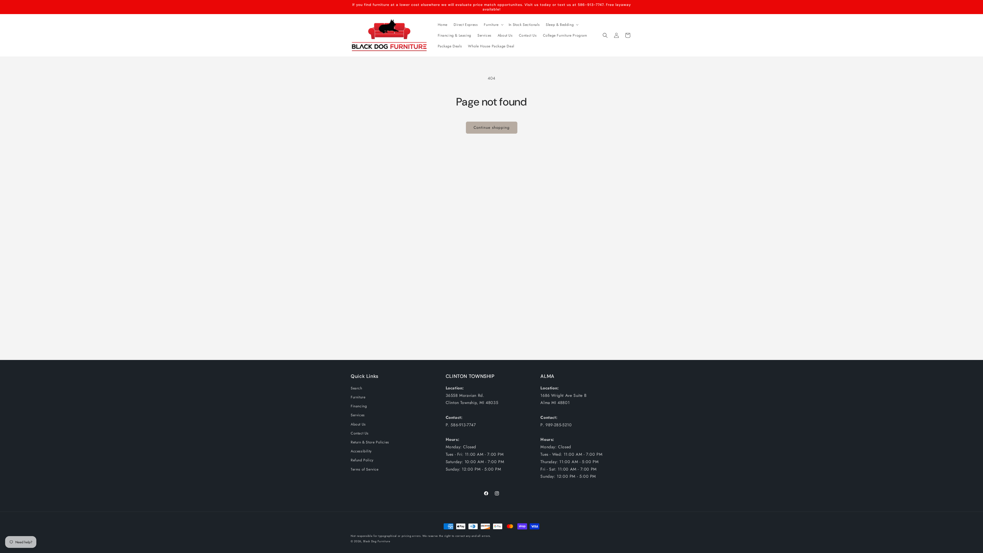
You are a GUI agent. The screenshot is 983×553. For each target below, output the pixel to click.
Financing (359, 406)
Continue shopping (492, 127)
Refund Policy (362, 460)
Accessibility (361, 451)
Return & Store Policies (370, 442)
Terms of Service (365, 469)
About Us (358, 424)
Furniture (358, 397)
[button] (493, 24)
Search (356, 388)
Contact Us (360, 433)
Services (358, 415)
